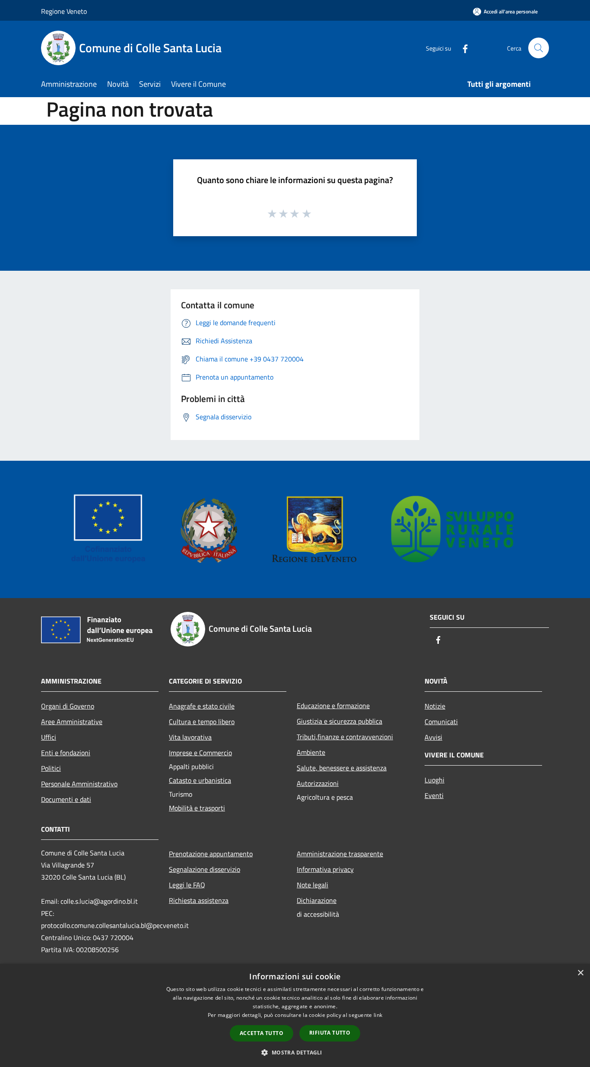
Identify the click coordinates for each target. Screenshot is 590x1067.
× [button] (580, 973)
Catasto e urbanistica (200, 780)
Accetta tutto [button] (261, 1033)
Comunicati (441, 721)
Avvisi (433, 737)
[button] (295, 1052)
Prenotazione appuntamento (211, 854)
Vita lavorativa (190, 737)
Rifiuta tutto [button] (329, 1032)
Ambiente (311, 752)
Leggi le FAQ (187, 885)
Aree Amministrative (71, 721)
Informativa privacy (325, 869)
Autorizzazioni (318, 783)
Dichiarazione (316, 900)
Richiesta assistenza (198, 900)
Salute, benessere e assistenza (342, 768)
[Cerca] (538, 48)
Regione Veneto (64, 11)
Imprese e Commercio (200, 752)
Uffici (48, 737)
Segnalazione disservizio (204, 869)
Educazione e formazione (333, 705)
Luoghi (434, 780)
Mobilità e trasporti (197, 808)
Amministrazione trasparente (340, 854)
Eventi (434, 795)
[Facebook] (461, 48)
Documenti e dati (66, 799)
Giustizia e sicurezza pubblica (339, 721)
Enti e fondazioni (65, 752)
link (378, 1015)
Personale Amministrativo (79, 784)
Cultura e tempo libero (202, 721)
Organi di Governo (67, 706)
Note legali (312, 885)
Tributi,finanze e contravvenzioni (345, 736)
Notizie (435, 706)
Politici (51, 768)
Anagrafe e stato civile (202, 706)
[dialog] (295, 1015)
